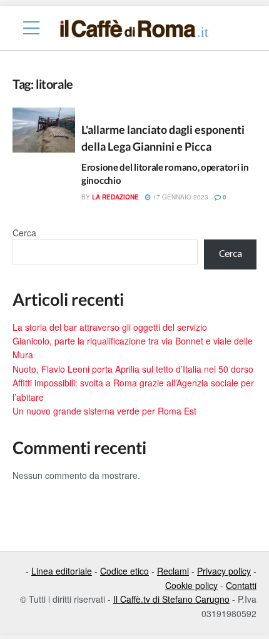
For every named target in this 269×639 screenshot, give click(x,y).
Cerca (24, 232)
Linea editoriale (61, 571)
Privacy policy (224, 571)
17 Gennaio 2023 (179, 197)
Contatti (241, 585)
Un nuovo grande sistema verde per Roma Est (104, 411)
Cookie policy (191, 585)
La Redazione (115, 197)
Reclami (173, 571)
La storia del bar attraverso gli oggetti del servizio (110, 327)
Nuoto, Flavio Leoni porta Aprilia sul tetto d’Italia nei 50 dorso (133, 369)
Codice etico (124, 571)
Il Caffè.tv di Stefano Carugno (171, 599)
